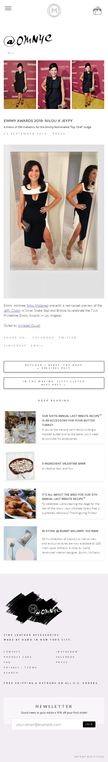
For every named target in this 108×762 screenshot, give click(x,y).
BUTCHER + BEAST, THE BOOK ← (54, 367)
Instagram (67, 651)
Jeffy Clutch (12, 310)
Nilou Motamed (37, 305)
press (59, 133)
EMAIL (37, 345)
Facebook (66, 657)
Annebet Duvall (29, 326)
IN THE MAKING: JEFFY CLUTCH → (54, 383)
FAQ (7, 662)
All (11, 53)
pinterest (17, 347)
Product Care (18, 657)
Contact (12, 651)
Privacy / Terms (21, 667)
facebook (46, 339)
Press (62, 662)
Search (11, 673)
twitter (70, 339)
